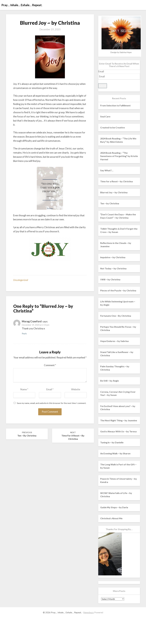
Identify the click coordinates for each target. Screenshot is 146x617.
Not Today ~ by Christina (113, 268)
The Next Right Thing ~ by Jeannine (118, 420)
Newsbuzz (88, 612)
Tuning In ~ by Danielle (111, 442)
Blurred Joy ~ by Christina (113, 192)
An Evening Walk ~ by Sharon (115, 453)
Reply (24, 333)
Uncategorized (20, 279)
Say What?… (106, 170)
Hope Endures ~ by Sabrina (114, 341)
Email (49, 389)
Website (75, 389)
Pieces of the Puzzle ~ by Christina (118, 290)
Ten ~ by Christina (26, 434)
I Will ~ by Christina (110, 279)
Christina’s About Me (111, 518)
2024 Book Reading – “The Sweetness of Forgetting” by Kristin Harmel (119, 156)
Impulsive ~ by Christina (112, 257)
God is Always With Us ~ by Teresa (118, 431)
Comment (50, 365)
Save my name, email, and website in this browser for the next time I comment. (51, 403)
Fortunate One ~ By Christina (115, 315)
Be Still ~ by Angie (109, 380)
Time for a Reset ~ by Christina (72, 435)
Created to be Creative (112, 127)
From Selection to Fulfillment (115, 105)
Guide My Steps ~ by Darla (114, 507)
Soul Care (105, 116)
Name (24, 389)
